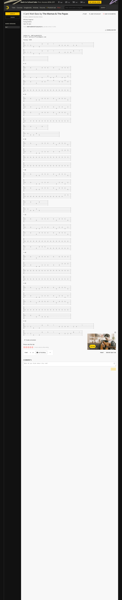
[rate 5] (32, 347)
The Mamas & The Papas (55, 13)
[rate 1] (24, 347)
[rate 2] (26, 347)
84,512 (41, 26)
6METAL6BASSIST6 (31, 26)
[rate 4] (30, 347)
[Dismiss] (115, 2)
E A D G (29, 22)
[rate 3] (28, 347)
